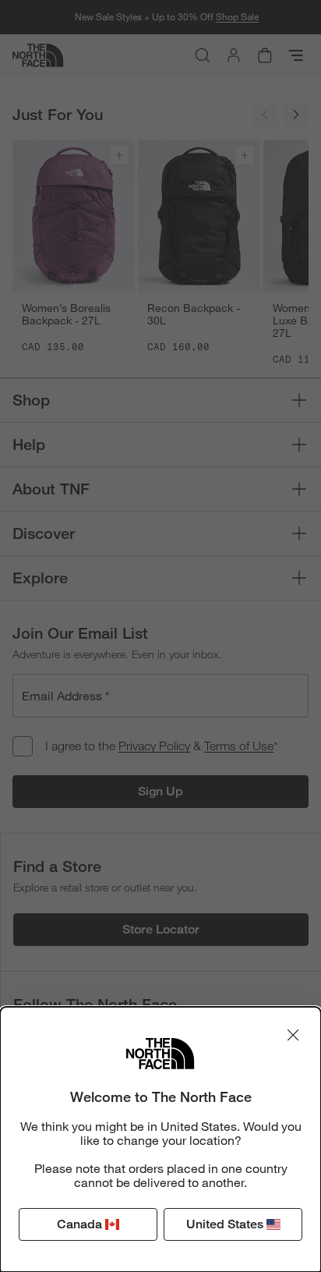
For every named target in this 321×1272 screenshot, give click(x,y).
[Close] (293, 1035)
